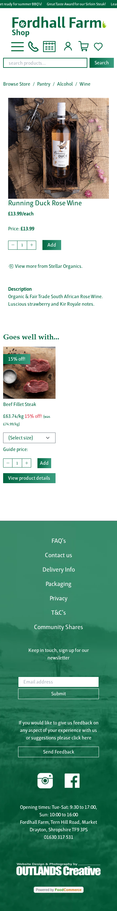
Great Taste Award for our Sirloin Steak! (76, 4)
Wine (85, 84)
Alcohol (65, 84)
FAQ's (58, 540)
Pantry (43, 84)
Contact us (58, 555)
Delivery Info (58, 569)
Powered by (58, 890)
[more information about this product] (29, 372)
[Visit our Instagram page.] (45, 780)
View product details (29, 478)
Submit (58, 694)
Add (51, 245)
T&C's (58, 612)
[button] (17, 46)
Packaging (58, 584)
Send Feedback (58, 752)
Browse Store (16, 84)
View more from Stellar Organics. (48, 266)
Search (102, 63)
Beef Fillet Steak (19, 404)
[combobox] (58, 63)
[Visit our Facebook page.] (72, 780)
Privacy (58, 598)
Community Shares (58, 627)
